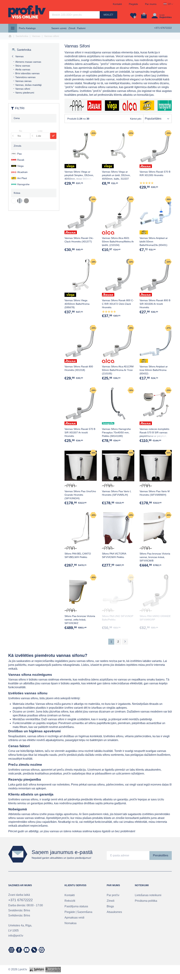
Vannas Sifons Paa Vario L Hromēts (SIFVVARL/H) (116, 493)
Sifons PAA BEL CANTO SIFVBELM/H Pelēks (78, 555)
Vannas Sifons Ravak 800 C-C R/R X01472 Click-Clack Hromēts (118, 304)
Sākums (10, 36)
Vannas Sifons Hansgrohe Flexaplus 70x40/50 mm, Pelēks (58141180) (116, 432)
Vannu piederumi (24, 92)
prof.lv (23, 969)
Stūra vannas (22, 65)
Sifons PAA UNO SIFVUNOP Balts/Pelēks (117, 618)
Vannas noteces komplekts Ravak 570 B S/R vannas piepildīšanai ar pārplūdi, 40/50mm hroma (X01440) (154, 434)
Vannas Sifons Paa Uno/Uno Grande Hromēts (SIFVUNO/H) (80, 495)
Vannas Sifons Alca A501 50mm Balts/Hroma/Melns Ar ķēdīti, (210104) (118, 241)
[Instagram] (11, 950)
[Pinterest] (41, 950)
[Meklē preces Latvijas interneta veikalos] (53, 969)
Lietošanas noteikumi (148, 895)
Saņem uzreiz (59, 28)
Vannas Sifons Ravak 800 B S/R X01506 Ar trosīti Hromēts (155, 304)
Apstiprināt (53, 136)
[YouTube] (26, 950)
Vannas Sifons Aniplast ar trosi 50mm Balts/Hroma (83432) (154, 370)
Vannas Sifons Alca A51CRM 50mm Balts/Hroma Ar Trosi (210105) (118, 370)
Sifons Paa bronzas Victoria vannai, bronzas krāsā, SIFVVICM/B (155, 557)
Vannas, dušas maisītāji (28, 84)
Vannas (36, 36)
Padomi (81, 28)
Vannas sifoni (22, 88)
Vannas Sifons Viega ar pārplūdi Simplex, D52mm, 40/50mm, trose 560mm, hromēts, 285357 (79, 177)
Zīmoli (71, 28)
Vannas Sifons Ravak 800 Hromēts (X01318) (79, 368)
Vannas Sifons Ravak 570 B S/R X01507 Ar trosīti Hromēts (80, 432)
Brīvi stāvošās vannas (27, 73)
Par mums (150, 4)
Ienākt (162, 15)
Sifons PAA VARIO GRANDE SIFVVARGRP (155, 618)
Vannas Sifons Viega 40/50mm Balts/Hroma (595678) (77, 304)
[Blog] (34, 950)
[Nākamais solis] (125, 642)
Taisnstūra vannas (25, 77)
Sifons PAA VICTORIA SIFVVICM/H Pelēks (114, 555)
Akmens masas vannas (28, 61)
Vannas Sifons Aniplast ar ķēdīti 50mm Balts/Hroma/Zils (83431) (154, 241)
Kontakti (117, 4)
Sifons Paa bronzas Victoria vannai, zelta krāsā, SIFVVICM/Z (80, 619)
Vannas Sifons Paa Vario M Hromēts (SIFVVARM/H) (155, 493)
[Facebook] (19, 950)
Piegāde (133, 4)
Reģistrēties (165, 17)
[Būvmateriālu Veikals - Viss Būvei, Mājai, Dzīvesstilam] (27, 12)
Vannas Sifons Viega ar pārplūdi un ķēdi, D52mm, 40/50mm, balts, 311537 (116, 175)
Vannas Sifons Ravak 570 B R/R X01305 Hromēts (155, 173)
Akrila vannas (22, 69)
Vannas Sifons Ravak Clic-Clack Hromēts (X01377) (79, 240)
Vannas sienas (23, 81)
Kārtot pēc (136, 118)
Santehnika (22, 36)
